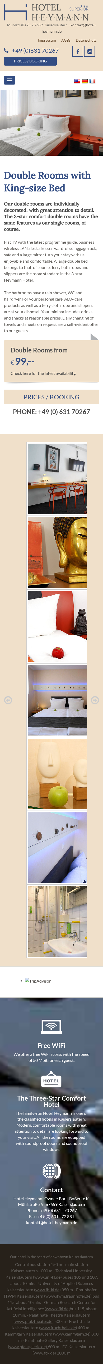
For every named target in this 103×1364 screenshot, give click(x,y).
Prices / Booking (51, 397)
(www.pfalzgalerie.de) (28, 1346)
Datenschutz (86, 40)
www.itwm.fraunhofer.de (67, 1295)
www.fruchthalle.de (58, 1327)
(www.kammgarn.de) (72, 1333)
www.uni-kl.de (47, 1276)
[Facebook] (77, 51)
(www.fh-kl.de (46, 1289)
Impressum (47, 40)
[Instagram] (89, 51)
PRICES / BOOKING (30, 61)
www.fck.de (44, 1352)
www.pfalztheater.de (33, 1321)
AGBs (66, 40)
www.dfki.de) (58, 1308)
